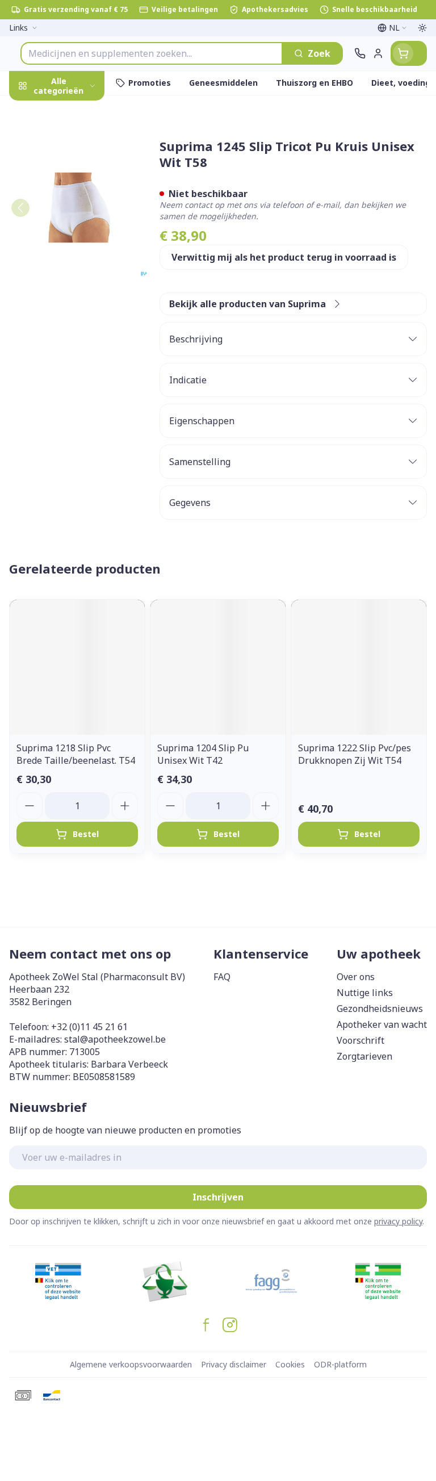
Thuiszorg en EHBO (72, 308)
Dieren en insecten (72, 334)
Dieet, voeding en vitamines (72, 188)
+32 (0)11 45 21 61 (89, 1026)
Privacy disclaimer (233, 1364)
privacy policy (398, 1221)
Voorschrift (360, 1040)
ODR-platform (340, 1364)
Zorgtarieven (364, 1056)
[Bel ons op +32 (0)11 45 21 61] (360, 53)
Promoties (33, 109)
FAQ (221, 976)
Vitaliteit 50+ (72, 255)
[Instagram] (229, 1324)
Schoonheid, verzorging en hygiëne (72, 146)
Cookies (290, 1364)
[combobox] (151, 53)
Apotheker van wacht (382, 1024)
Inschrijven (218, 1197)
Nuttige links (365, 992)
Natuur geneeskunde (72, 281)
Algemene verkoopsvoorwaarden (131, 1364)
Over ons (356, 976)
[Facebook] (206, 1324)
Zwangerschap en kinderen (72, 224)
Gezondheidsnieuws (380, 1008)
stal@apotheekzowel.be (115, 1039)
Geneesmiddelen (72, 361)
